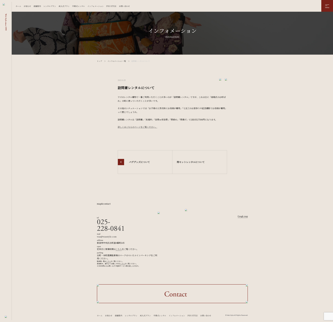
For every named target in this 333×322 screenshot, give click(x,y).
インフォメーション (95, 6)
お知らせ (27, 6)
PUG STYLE (111, 6)
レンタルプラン (49, 6)
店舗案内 (37, 6)
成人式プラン (64, 6)
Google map (243, 216)
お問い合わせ (124, 6)
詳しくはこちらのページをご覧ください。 (137, 126)
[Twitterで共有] (220, 79)
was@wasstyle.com (107, 236)
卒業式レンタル (78, 6)
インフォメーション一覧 (116, 61)
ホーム (18, 6)
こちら (119, 249)
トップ (99, 61)
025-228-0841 (111, 225)
